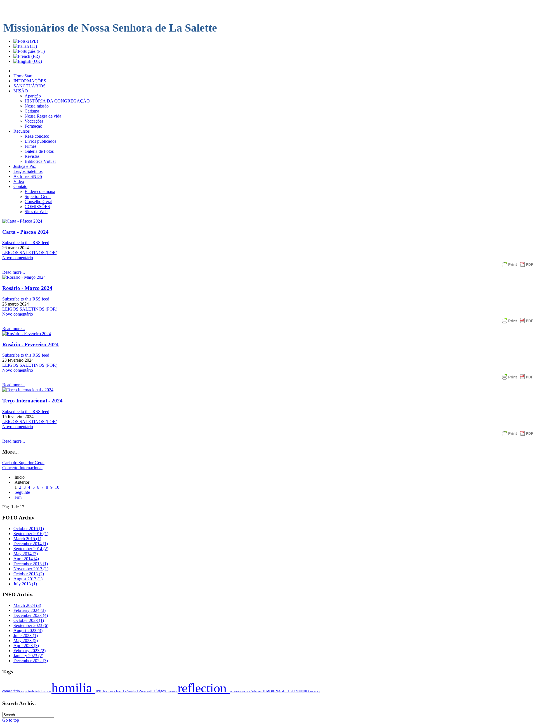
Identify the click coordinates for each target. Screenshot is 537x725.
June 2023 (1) (25, 635)
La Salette (130, 691)
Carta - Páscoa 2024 (25, 232)
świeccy (315, 691)
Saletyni (256, 691)
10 (57, 487)
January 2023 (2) (28, 655)
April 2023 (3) (26, 645)
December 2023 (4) (30, 615)
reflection (204, 688)
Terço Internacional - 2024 (32, 401)
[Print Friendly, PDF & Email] (517, 267)
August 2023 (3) (28, 630)
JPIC (99, 691)
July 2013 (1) (25, 583)
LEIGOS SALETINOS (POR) (29, 252)
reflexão (235, 691)
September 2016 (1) (30, 533)
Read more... (13, 272)
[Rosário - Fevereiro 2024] (26, 333)
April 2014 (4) (26, 558)
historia (46, 691)
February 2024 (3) (29, 610)
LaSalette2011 (146, 691)
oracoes (172, 691)
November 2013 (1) (30, 568)
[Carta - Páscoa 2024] (22, 221)
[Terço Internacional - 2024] (27, 389)
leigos (161, 691)
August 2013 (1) (28, 578)
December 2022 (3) (30, 660)
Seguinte (22, 492)
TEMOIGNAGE (274, 691)
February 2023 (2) (29, 650)
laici (106, 691)
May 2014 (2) (25, 553)
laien (119, 691)
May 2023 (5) (25, 640)
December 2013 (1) (30, 563)
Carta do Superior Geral (23, 462)
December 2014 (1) (30, 543)
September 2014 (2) (30, 548)
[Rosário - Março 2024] (24, 277)
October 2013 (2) (28, 573)
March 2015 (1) (27, 538)
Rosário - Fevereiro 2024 (30, 344)
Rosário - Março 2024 (27, 288)
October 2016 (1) (28, 528)
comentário (11, 691)
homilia (73, 687)
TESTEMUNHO (298, 691)
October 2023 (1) (28, 620)
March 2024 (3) (27, 605)
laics (112, 691)
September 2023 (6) (30, 625)
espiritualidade (31, 691)
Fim (18, 497)
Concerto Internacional (22, 467)
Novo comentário (17, 257)
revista (246, 691)
